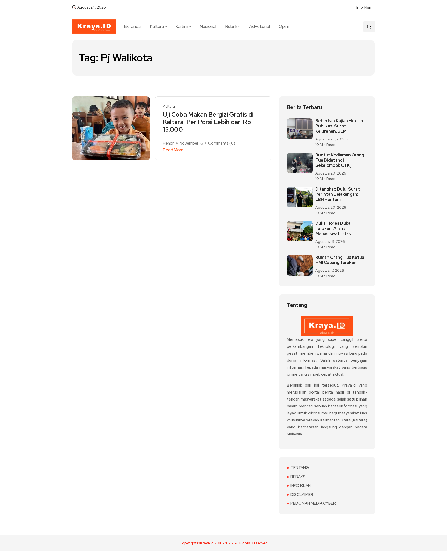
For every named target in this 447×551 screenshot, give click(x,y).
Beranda (132, 26)
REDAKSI (298, 476)
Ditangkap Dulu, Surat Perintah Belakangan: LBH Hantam (337, 194)
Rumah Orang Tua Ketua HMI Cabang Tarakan (339, 260)
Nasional (208, 26)
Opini (284, 26)
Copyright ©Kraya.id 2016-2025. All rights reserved (224, 543)
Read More (173, 150)
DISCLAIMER (301, 494)
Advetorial (259, 26)
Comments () (221, 143)
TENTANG (299, 467)
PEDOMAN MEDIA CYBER (313, 503)
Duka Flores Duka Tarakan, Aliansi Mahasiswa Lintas (333, 228)
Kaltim (181, 26)
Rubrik (231, 26)
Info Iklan (363, 7)
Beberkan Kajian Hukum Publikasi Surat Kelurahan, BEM (339, 126)
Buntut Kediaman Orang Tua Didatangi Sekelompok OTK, (339, 160)
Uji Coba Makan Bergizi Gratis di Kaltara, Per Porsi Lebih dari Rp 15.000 (208, 122)
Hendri (168, 143)
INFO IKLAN (300, 485)
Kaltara (157, 26)
